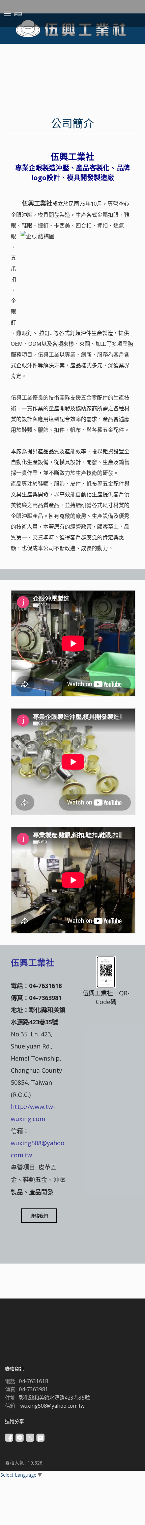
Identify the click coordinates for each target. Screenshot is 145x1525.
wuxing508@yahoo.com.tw (52, 1405)
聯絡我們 (39, 1216)
